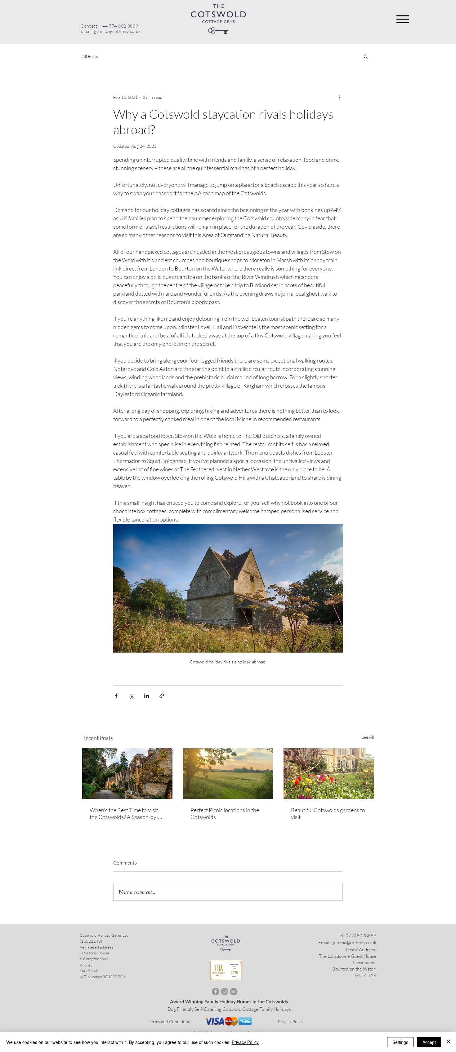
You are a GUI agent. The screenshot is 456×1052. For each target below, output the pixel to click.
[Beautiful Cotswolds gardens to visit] (329, 773)
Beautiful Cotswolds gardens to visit (328, 813)
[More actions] (339, 97)
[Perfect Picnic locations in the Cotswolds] (228, 773)
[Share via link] (162, 696)
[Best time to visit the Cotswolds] (127, 773)
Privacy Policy (290, 1021)
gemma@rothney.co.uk (354, 942)
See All (368, 737)
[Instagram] (224, 991)
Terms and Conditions (169, 1021)
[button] (366, 56)
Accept (429, 1042)
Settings (400, 1042)
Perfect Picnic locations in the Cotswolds (224, 813)
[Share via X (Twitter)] (131, 696)
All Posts (90, 56)
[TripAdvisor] (233, 991)
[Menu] (402, 19)
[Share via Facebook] (116, 696)
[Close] (448, 1042)
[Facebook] (215, 991)
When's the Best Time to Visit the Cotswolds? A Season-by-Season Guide (124, 813)
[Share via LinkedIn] (147, 696)
